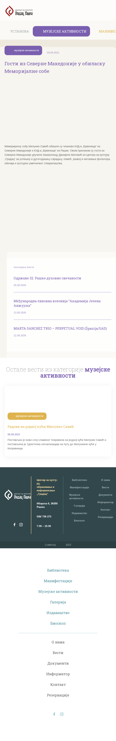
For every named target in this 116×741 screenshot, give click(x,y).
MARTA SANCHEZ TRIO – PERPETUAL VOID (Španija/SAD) (60, 328)
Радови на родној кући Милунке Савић (41, 426)
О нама (105, 480)
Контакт (105, 509)
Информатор (105, 502)
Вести (105, 487)
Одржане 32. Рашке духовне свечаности (47, 278)
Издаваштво (79, 513)
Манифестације (79, 487)
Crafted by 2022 (58, 545)
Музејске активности (64, 31)
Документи (105, 494)
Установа (19, 31)
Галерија (79, 505)
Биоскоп (79, 520)
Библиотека (79, 480)
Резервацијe (105, 517)
